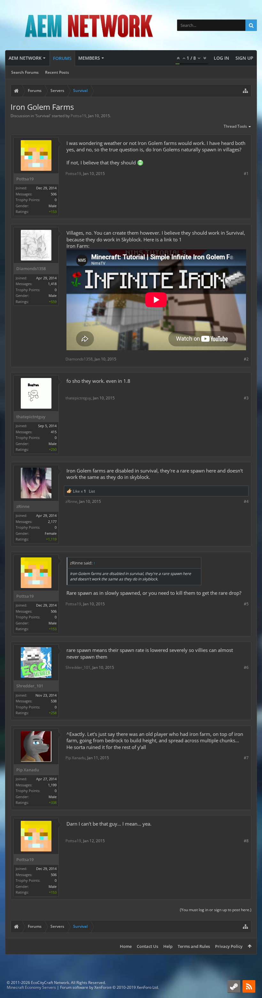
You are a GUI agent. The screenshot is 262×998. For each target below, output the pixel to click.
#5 (246, 603)
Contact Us (147, 946)
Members (89, 58)
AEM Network (25, 58)
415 (54, 431)
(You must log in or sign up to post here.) (215, 909)
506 (54, 194)
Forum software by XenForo (109, 987)
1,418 (52, 283)
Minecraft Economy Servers (31, 987)
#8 (246, 840)
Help (168, 946)
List (92, 491)
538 (54, 701)
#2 (246, 359)
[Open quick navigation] (245, 91)
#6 (246, 667)
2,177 (52, 521)
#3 (246, 398)
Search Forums (25, 72)
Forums (62, 58)
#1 (246, 173)
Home (126, 946)
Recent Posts (57, 72)
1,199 (52, 785)
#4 (246, 501)
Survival (43, 115)
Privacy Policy (229, 946)
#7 (246, 757)
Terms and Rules (194, 946)
